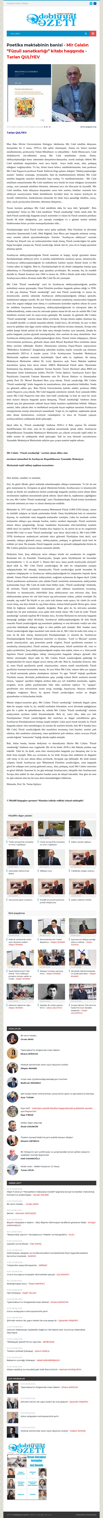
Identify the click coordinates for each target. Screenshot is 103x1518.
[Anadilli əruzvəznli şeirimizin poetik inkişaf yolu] (51, 887)
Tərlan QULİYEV (17, 132)
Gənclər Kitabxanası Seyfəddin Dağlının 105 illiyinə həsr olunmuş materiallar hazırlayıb (46, 1331)
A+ (47, 127)
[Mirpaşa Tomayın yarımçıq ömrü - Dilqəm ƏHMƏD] (51, 959)
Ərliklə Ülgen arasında (31, 1123)
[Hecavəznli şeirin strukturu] (20, 887)
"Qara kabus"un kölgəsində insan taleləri (40, 1050)
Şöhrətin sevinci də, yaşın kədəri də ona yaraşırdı (42, 1320)
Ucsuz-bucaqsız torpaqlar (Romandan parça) (38, 1274)
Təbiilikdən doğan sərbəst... (83, 871)
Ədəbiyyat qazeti (21, 1515)
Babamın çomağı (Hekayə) (33, 1360)
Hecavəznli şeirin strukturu (20, 900)
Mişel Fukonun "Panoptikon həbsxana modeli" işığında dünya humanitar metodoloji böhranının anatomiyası (50, 1193)
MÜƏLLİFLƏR (15, 1029)
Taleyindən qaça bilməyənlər (27, 1265)
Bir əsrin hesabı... (29, 1035)
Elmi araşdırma (88, 127)
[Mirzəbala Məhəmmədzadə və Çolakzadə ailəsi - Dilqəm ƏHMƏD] (82, 959)
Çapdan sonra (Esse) (24, 1244)
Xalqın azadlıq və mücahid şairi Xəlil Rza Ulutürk (44, 1369)
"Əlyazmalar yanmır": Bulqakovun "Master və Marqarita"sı (40, 1234)
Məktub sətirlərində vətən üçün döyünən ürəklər (20, 942)
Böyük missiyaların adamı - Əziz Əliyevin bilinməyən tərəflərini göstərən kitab (51, 1224)
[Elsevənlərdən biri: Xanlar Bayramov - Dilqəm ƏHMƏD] (51, 927)
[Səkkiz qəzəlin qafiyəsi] (82, 829)
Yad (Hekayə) (21, 1293)
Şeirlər (21, 1213)
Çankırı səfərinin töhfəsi (81, 900)
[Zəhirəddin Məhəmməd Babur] (20, 858)
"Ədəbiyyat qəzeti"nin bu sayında (30, 1342)
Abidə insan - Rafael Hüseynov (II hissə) (40, 1166)
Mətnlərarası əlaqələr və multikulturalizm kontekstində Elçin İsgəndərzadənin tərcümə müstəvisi (47, 1254)
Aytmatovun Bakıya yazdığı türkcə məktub (83, 942)
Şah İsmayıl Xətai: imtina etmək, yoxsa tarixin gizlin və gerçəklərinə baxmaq (57, 1094)
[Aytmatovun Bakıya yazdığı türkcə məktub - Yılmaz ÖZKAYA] (82, 927)
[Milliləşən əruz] (51, 858)
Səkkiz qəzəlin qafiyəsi (81, 842)
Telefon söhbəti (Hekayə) (28, 1351)
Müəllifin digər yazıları (20, 815)
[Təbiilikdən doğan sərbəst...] (82, 858)
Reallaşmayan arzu (26, 1283)
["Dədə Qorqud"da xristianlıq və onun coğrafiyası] (20, 829)
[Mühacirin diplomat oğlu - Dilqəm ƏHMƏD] (20, 993)
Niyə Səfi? (57, 1110)
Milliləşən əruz (46, 871)
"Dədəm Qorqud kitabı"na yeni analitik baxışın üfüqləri (47, 1137)
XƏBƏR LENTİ (15, 1183)
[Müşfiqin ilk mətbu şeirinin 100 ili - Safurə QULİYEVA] (51, 993)
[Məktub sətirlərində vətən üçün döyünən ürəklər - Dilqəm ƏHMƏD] (20, 927)
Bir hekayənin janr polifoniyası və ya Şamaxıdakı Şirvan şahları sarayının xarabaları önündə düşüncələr (55, 1153)
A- (50, 127)
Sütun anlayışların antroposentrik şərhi (27, 1311)
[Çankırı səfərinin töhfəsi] (82, 887)
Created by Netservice (86, 1515)
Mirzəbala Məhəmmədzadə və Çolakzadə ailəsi (83, 973)
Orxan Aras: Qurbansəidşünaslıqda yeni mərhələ (44, 1079)
